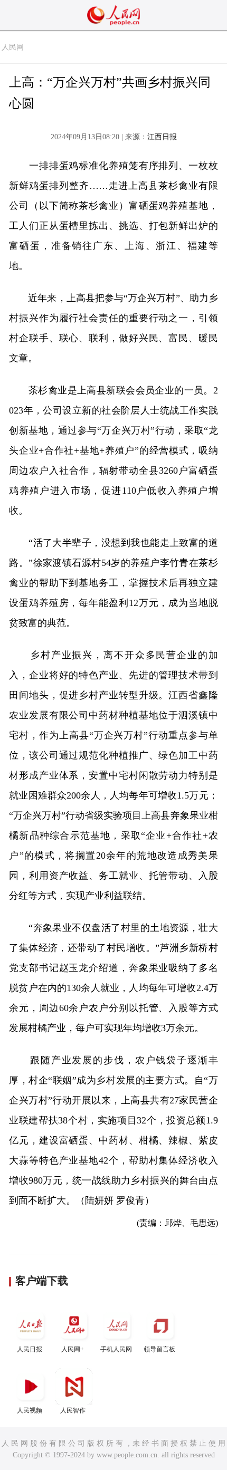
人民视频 (29, 1410)
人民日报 (29, 1349)
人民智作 (73, 1410)
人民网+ (72, 1349)
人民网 (13, 47)
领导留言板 (159, 1349)
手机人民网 (116, 1349)
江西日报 (162, 137)
